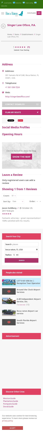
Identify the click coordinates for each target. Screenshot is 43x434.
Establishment (27, 34)
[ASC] (40, 201)
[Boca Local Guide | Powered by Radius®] (14, 14)
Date (14, 201)
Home (9, 34)
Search (8, 244)
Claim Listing (29, 3)
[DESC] (37, 201)
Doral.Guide (8, 406)
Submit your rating (21, 50)
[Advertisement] (21, 362)
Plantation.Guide (10, 401)
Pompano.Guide (10, 404)
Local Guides (8, 3)
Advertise (18, 3)
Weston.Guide (9, 398)
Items (17, 34)
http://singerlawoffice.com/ (17, 96)
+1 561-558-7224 (12, 87)
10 (12, 196)
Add (39, 13)
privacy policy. (7, 421)
